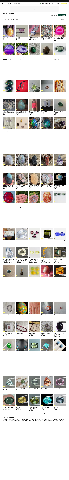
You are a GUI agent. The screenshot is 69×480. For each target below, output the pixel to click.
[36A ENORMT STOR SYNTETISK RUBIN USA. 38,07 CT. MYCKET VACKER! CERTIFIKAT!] (9, 197)
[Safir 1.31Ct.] (60, 400)
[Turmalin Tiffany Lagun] (47, 400)
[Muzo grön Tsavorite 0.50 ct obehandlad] (60, 105)
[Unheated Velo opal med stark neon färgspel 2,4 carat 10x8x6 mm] (22, 308)
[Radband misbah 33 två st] (60, 86)
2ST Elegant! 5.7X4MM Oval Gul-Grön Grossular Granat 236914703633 (34, 260)
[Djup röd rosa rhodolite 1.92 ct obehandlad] (34, 105)
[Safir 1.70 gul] (22, 400)
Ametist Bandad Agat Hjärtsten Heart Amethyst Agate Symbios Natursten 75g (46, 186)
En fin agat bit (43, 314)
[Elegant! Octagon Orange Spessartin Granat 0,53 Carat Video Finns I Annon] (60, 271)
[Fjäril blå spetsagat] (47, 105)
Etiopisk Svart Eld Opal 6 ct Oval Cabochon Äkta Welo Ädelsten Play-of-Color (46, 131)
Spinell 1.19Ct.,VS (57, 388)
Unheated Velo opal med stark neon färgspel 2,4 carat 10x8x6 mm (21, 315)
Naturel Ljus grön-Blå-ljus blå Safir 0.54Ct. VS (9, 389)
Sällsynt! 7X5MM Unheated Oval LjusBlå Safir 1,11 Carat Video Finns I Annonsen (22, 241)
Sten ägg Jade (5, 37)
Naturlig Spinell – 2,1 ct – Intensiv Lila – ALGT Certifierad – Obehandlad (59, 334)
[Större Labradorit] (47, 49)
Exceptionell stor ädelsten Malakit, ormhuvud (60, 260)
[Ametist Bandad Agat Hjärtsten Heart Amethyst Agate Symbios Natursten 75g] (47, 179)
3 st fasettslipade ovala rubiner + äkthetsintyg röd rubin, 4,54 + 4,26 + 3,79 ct (9, 131)
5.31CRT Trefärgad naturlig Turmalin (58, 352)
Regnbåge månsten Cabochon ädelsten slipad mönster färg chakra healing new (21, 112)
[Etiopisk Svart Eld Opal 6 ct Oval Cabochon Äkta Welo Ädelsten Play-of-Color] (47, 123)
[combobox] (24, 3)
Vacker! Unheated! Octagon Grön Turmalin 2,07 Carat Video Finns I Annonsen (46, 241)
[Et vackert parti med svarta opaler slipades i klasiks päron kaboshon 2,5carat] (9, 86)
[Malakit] (34, 49)
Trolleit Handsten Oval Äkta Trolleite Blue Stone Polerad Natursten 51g (8, 186)
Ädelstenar (7, 19)
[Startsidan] (9, 3)
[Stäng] (68, 1)
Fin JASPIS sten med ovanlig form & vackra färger (46, 204)
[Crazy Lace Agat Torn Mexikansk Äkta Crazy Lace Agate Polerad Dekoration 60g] (47, 160)
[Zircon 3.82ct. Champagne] (47, 382)
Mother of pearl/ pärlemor (7, 314)
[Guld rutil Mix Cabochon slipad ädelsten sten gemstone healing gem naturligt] (9, 105)
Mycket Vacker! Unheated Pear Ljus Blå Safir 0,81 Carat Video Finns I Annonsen (8, 260)
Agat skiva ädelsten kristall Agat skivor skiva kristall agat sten (59, 38)
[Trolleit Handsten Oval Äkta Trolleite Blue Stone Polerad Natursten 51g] (9, 179)
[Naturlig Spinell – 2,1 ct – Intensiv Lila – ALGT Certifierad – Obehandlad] (60, 326)
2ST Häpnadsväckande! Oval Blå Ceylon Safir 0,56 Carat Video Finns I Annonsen (59, 241)
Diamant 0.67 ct (6, 240)
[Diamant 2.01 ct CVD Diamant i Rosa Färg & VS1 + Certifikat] (47, 86)
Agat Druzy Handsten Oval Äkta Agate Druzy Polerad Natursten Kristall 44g (8, 167)
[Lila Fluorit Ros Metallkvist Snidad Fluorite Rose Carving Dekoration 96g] (60, 123)
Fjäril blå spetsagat (44, 111)
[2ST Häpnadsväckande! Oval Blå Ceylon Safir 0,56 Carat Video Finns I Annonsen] (60, 234)
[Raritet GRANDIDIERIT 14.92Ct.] (9, 400)
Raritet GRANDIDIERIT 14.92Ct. (8, 407)
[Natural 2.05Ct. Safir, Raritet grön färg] (22, 382)
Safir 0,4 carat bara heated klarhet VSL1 (60, 57)
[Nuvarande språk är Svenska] (40, 3)
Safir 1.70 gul (18, 407)
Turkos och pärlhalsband (20, 351)
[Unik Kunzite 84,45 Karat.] (47, 326)
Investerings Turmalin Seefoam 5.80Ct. (46, 352)
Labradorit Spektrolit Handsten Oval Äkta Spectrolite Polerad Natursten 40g (21, 167)
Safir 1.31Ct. (56, 407)
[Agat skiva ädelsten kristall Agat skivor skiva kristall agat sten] (60, 31)
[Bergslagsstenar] (9, 271)
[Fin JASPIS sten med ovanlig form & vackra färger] (47, 197)
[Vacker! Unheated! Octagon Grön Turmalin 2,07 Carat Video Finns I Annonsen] (47, 234)
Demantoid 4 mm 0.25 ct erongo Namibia (34, 93)
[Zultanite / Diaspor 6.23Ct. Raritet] (34, 345)
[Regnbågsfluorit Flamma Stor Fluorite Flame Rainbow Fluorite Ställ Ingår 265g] (60, 160)
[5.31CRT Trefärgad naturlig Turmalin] (60, 345)
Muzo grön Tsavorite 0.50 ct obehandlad (59, 112)
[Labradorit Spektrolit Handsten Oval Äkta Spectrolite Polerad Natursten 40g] (22, 160)
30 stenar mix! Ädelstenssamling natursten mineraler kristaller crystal (46, 38)
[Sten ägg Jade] (9, 31)
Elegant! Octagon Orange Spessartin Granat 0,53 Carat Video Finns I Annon (59, 278)
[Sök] (34, 3)
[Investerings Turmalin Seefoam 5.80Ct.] (47, 345)
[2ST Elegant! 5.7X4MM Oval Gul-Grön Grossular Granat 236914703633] (34, 252)
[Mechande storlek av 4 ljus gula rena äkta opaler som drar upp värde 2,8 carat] (34, 271)
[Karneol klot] (47, 271)
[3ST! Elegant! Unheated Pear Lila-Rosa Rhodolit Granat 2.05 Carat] (34, 234)
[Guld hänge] (22, 271)
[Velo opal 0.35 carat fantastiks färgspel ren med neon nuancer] (60, 179)
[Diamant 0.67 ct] (9, 234)
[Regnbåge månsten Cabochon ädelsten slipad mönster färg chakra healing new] (22, 105)
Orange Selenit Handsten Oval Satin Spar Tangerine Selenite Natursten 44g (34, 186)
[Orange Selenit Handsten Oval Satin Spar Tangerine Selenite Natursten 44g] (34, 179)
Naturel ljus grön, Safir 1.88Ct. (34, 388)
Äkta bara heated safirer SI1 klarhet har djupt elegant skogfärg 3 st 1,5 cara (59, 205)
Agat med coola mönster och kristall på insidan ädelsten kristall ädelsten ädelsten (8, 57)
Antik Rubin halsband (19, 333)
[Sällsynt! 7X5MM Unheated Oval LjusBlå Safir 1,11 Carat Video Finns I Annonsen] (22, 234)
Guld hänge (18, 277)
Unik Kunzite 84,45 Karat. (45, 333)
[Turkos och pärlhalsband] (22, 345)
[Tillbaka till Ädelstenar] (4, 19)
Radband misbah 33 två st (58, 92)
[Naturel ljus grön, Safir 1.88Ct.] (34, 382)
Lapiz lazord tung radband (20, 92)
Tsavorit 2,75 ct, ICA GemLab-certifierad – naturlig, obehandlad (9, 352)
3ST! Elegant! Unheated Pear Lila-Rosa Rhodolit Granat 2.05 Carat (34, 241)
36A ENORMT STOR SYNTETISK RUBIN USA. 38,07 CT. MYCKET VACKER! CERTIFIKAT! (8, 205)
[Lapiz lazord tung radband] (22, 86)
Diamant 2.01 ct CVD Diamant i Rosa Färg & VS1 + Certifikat (46, 93)
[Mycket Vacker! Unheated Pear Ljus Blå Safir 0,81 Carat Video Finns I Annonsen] (9, 252)
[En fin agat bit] (47, 308)
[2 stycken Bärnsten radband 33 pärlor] (47, 252)
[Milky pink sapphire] (60, 308)
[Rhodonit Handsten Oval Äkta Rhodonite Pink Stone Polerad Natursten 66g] (22, 179)
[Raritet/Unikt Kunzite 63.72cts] (9, 326)
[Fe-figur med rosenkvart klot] (34, 31)
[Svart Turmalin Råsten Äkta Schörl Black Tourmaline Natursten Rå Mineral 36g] (34, 160)
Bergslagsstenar (6, 277)
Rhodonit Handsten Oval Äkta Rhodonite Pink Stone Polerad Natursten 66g (21, 186)
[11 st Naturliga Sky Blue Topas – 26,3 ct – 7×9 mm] (34, 197)
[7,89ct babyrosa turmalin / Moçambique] (34, 308)
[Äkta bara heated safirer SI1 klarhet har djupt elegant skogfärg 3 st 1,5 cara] (60, 197)
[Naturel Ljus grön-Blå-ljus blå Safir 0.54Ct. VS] (9, 382)
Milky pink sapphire (57, 314)
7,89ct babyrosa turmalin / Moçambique (33, 315)
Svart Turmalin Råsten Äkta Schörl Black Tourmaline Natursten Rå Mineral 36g (34, 167)
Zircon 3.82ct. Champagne (45, 388)
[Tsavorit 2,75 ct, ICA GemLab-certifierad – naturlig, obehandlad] (9, 345)
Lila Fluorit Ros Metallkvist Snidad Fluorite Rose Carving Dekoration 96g (59, 131)
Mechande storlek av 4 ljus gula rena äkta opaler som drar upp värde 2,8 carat (34, 278)
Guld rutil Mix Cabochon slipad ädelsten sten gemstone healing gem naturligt (8, 112)
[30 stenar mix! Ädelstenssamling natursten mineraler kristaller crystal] (47, 31)
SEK (43, 3)
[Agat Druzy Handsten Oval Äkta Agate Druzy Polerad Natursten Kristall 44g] (9, 160)
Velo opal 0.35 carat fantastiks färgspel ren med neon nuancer (59, 186)
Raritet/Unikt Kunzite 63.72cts (8, 333)
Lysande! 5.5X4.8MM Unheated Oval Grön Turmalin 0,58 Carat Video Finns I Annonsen (21, 260)
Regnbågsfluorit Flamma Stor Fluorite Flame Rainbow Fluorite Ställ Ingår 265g (59, 167)
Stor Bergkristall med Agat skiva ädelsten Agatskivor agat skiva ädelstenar (21, 57)
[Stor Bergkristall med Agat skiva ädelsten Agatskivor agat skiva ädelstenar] (22, 49)
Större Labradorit (44, 56)
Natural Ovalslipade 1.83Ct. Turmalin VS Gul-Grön (33, 408)
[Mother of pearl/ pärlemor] (9, 308)
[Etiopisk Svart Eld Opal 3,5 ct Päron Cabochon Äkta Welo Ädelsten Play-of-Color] (34, 123)
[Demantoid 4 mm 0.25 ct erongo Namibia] (34, 86)
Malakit (30, 56)
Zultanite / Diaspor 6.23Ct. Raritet (34, 351)
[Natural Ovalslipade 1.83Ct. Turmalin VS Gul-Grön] (34, 400)
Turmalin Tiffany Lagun (45, 407)
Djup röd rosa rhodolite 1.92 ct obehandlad (34, 112)
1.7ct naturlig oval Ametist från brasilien (21, 204)
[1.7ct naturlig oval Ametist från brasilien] (22, 197)
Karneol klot (43, 277)
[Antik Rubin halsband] (22, 326)
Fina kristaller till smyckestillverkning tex (20, 131)
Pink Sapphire (18, 37)
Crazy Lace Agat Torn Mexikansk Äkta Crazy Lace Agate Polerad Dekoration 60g (46, 167)
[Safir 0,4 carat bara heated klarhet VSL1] (60, 49)
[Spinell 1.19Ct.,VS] (60, 382)
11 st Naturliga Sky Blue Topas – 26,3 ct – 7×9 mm (34, 204)
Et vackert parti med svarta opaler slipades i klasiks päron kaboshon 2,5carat (9, 93)
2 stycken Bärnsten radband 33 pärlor (46, 260)
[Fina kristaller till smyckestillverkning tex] (22, 123)
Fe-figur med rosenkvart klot (33, 37)
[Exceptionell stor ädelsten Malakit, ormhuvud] (60, 252)
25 (40, 413)
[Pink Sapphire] (22, 31)
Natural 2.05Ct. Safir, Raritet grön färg (21, 389)
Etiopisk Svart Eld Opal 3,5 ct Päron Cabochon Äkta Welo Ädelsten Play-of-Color (33, 131)
